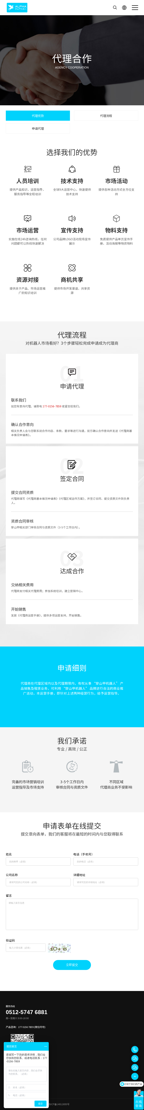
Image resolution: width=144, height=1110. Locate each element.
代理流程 (106, 115)
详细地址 (79, 875)
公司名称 (12, 875)
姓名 (9, 854)
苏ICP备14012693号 (59, 1104)
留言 (9, 895)
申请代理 (38, 128)
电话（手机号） (83, 854)
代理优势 (38, 115)
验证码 (10, 940)
